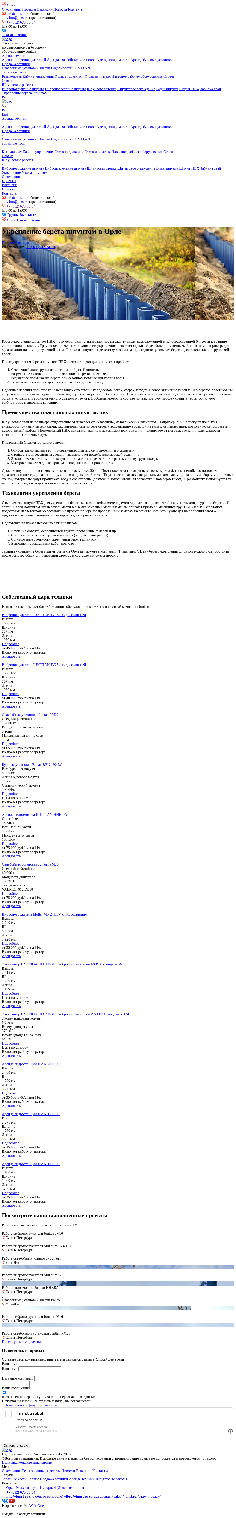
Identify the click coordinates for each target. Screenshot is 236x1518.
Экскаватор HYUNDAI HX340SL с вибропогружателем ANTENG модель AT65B (66, 1014)
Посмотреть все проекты (21, 1342)
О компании (11, 9)
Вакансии (45, 9)
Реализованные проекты (41, 1471)
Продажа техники (16, 64)
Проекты (29, 9)
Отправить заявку (16, 1445)
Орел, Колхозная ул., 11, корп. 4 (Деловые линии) (45, 1488)
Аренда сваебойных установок (71, 60)
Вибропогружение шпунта (23, 89)
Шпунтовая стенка (101, 89)
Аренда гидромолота (113, 60)
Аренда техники (15, 56)
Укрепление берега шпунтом (24, 93)
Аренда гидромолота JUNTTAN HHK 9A (34, 814)
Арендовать (11, 656)
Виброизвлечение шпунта (65, 89)
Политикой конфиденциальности (30, 1405)
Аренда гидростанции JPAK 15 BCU (31, 1114)
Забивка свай (210, 89)
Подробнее (10, 644)
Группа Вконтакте (21, 215)
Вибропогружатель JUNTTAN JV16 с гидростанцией (44, 615)
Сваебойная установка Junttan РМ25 (30, 864)
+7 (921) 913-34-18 (40, 247)
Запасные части (14, 72)
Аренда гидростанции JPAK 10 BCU (31, 1164)
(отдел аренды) (88, 1496)
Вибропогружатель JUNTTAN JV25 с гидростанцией (44, 665)
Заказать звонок (14, 35)
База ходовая (12, 76)
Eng (11, 97)
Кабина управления (38, 76)
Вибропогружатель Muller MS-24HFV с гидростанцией (45, 914)
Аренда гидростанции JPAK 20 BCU (31, 1064)
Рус (4, 97)
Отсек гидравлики (69, 76)
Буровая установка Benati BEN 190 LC (32, 765)
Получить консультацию (21, 243)
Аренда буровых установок (152, 60)
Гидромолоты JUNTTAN (70, 68)
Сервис (7, 80)
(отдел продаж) (137, 1496)
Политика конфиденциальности (27, 1462)
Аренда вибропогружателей (24, 60)
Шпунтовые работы (17, 85)
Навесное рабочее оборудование (137, 76)
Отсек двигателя (98, 76)
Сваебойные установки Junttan (26, 68)
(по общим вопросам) (34, 1496)
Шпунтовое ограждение (136, 89)
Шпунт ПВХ (189, 89)
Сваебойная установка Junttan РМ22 (30, 715)
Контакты (75, 9)
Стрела (168, 76)
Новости (60, 9)
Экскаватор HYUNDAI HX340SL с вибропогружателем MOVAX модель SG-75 (64, 964)
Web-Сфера (38, 1506)
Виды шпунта (167, 89)
